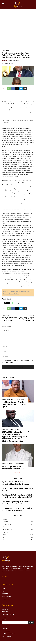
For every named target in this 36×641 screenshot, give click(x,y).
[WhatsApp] (9, 88)
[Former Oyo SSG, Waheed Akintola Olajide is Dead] (18, 455)
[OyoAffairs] (9, 60)
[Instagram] (6, 576)
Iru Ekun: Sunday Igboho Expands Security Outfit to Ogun (14, 404)
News (8, 50)
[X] (17, 88)
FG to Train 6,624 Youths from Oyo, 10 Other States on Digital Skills (26, 318)
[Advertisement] (18, 27)
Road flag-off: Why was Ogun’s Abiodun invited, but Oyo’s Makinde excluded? (18, 496)
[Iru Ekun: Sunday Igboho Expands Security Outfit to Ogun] (18, 391)
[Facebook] (13, 88)
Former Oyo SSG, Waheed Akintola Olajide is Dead (13, 467)
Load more (17, 472)
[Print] (25, 88)
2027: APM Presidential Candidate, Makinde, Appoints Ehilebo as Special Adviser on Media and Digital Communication (14, 436)
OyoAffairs (15, 60)
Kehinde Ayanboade (7, 399)
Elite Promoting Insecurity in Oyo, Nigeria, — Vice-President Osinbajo (9, 318)
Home (3, 50)
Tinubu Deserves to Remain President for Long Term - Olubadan (17, 509)
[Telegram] (21, 88)
